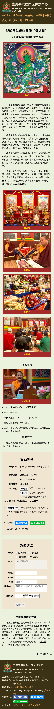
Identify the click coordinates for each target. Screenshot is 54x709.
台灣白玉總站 (19, 705)
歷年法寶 (29, 20)
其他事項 (34, 557)
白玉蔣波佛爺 (21, 697)
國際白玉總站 (34, 705)
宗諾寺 (48, 15)
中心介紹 (18, 15)
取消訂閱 (22, 557)
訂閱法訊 (34, 553)
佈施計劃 (6, 20)
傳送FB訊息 (38, 697)
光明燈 (39, 15)
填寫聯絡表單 (13, 508)
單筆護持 (23, 489)
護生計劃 (18, 20)
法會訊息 (29, 15)
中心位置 (25, 423)
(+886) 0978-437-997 (23, 687)
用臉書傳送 (22, 523)
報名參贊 (22, 553)
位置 (43, 677)
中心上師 (6, 15)
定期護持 (23, 493)
